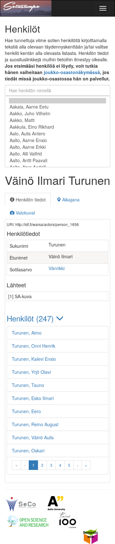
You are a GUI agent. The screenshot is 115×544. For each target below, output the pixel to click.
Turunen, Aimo (27, 332)
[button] (57, 318)
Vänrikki (57, 268)
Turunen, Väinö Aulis (33, 437)
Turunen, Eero (26, 411)
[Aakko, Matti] (57, 120)
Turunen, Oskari (28, 450)
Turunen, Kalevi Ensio (34, 359)
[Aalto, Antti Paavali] (57, 160)
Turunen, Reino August (35, 424)
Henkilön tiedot (30, 199)
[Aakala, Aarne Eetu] (57, 106)
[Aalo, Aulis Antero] (57, 133)
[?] (57, 100)
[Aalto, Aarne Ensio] (57, 140)
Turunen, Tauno (28, 385)
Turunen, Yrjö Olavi (31, 372)
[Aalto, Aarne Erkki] (57, 147)
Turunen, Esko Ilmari (33, 398)
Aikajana (70, 199)
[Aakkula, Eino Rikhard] (57, 127)
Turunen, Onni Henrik (33, 346)
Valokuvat (24, 212)
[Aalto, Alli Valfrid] (57, 153)
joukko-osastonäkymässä (72, 72)
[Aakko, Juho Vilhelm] (57, 113)
